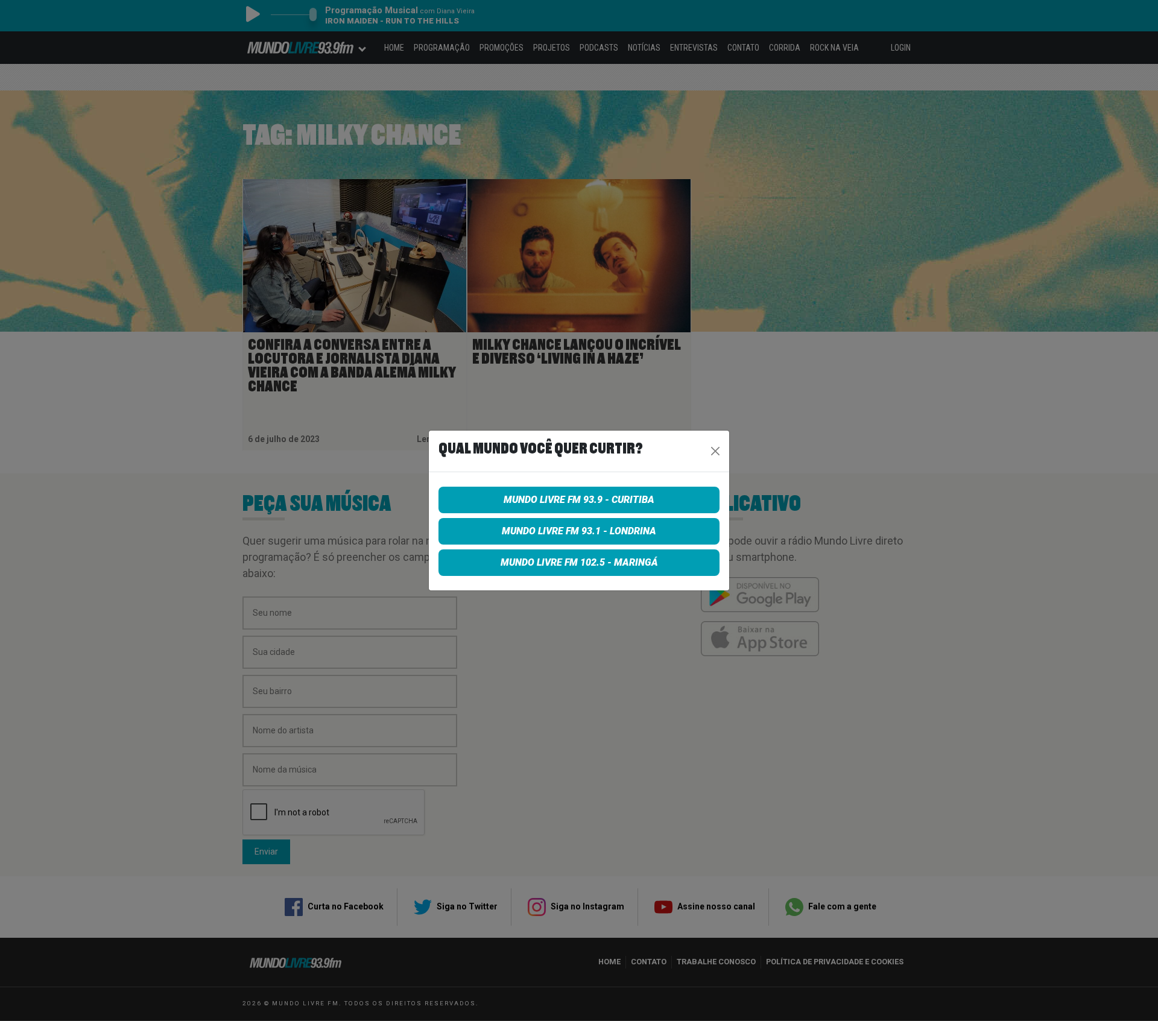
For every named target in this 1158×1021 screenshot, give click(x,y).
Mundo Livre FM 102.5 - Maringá (579, 562)
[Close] (715, 451)
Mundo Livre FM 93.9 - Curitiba (579, 499)
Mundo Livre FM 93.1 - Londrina (579, 531)
